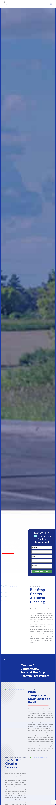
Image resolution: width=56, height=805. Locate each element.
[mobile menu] (50, 4)
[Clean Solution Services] (5, 4)
